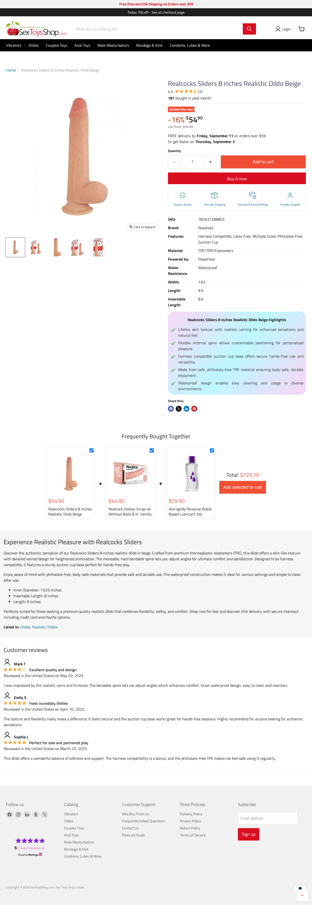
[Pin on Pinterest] (194, 409)
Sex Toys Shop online (70, 887)
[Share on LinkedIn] (186, 409)
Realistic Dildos (44, 627)
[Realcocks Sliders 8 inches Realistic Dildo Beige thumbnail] (15, 247)
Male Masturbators (113, 45)
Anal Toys (82, 45)
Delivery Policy (191, 814)
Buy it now (237, 178)
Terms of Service (192, 835)
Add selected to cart (242, 487)
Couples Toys (56, 45)
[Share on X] (179, 409)
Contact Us (130, 828)
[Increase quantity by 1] (210, 162)
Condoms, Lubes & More (190, 45)
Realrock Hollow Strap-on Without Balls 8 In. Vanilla (129, 511)
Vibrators (13, 45)
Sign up (248, 834)
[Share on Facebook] (171, 409)
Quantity (174, 151)
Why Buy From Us (135, 814)
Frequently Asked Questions (143, 821)
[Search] (249, 29)
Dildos (34, 45)
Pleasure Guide (133, 835)
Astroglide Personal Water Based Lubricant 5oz (190, 511)
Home (11, 70)
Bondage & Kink (149, 45)
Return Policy (190, 828)
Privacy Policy (190, 821)
